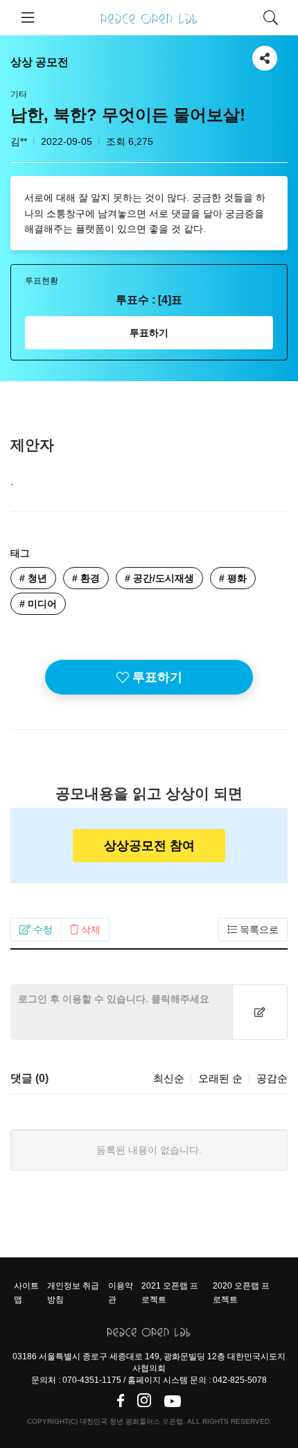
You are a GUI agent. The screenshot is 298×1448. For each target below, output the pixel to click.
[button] (36, 929)
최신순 (168, 1078)
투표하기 (149, 332)
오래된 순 (220, 1078)
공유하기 (264, 52)
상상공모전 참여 (149, 846)
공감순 (272, 1078)
